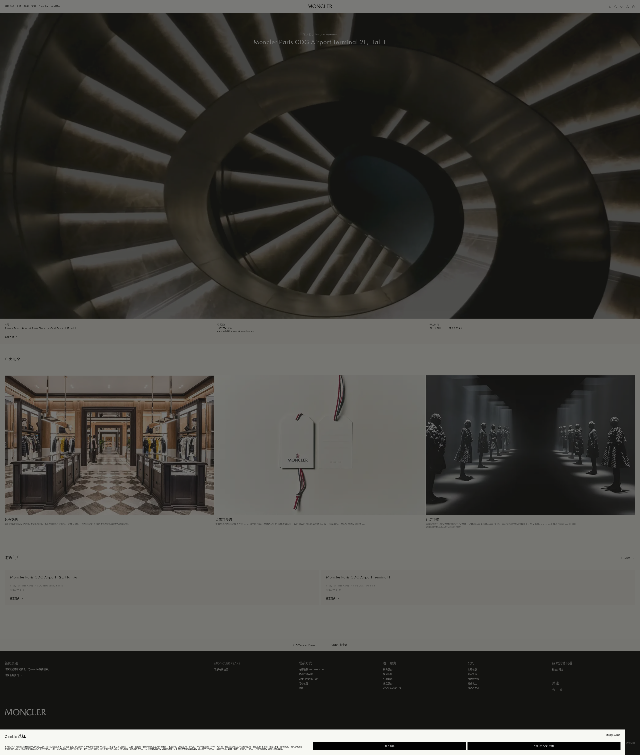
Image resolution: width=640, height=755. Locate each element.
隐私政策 (278, 749)
